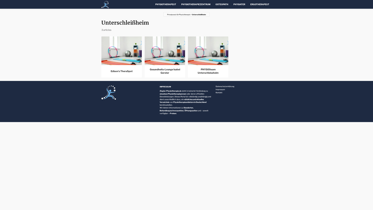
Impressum (220, 89)
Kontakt (219, 92)
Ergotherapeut (259, 4)
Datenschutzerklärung (225, 86)
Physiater (239, 4)
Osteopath (221, 4)
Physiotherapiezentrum (195, 4)
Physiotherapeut (165, 4)
